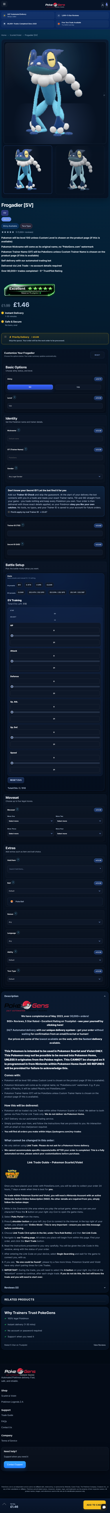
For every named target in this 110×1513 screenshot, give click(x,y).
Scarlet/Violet (15, 35)
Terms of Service (9, 1441)
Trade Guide (7, 1415)
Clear (49, 585)
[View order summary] (4, 1505)
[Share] (18, 1497)
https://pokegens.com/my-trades (63, 1131)
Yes (78, 387)
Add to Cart (94, 1505)
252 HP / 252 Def (77, 592)
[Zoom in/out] (2, 1497)
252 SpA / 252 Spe (57, 592)
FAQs (4, 1421)
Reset (97, 355)
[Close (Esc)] (26, 1497)
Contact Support (15, 1464)
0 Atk (28, 585)
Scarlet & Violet (8, 1396)
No (30, 387)
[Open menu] (4, 4)
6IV (19, 585)
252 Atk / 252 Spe (36, 592)
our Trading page (26, 1237)
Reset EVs (16, 780)
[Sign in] (102, 5)
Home (3, 35)
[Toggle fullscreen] (10, 1497)
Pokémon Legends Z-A (12, 1402)
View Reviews (100, 1345)
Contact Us (6, 1427)
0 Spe (38, 585)
